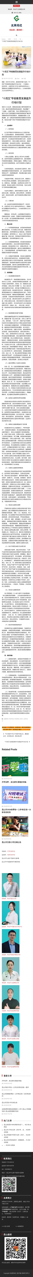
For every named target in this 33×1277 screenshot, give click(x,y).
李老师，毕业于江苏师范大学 (10, 983)
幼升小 (22, 719)
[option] (16, 9)
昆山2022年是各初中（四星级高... (14, 1140)
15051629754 (11, 855)
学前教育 (16, 719)
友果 (7, 727)
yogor (18, 78)
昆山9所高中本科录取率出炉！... (14, 1125)
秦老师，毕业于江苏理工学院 (10, 1039)
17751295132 (26, 729)
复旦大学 (5, 1204)
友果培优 (16, 25)
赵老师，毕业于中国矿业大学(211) (16, 9)
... (4, 1145)
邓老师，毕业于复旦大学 (9, 898)
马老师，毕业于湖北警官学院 (10, 1011)
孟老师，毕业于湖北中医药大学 (11, 955)
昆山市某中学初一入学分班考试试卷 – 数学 (15, 1087)
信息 (24, 78)
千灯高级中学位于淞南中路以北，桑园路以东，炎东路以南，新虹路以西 (16, 735)
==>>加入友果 (6, 1226)
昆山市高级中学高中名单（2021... (14, 1135)
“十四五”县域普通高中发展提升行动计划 (16, 742)
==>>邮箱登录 (19, 1226)
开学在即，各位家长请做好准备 (14, 782)
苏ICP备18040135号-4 (23, 1273)
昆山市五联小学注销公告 (11, 842)
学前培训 (11, 719)
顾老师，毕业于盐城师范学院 (10, 1067)
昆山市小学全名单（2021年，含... (14, 1130)
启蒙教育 (6, 719)
